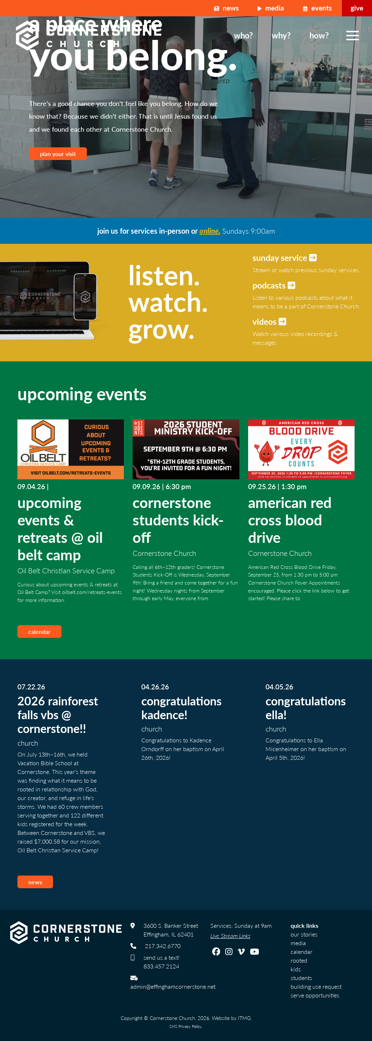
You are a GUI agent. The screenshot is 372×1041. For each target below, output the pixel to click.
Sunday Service (280, 257)
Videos (265, 321)
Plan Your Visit (58, 153)
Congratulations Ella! (306, 707)
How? (319, 35)
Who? (243, 35)
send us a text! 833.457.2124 (161, 961)
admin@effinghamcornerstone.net (172, 986)
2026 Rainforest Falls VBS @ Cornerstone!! (57, 714)
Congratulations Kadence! (181, 707)
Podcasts (270, 285)
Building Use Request (316, 986)
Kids (296, 969)
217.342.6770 (163, 946)
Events (321, 8)
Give (357, 8)
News (230, 8)
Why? (281, 35)
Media (273, 8)
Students (301, 978)
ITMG (244, 1017)
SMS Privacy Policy (185, 1026)
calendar (39, 631)
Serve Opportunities (315, 995)
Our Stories (304, 934)
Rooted (299, 960)
